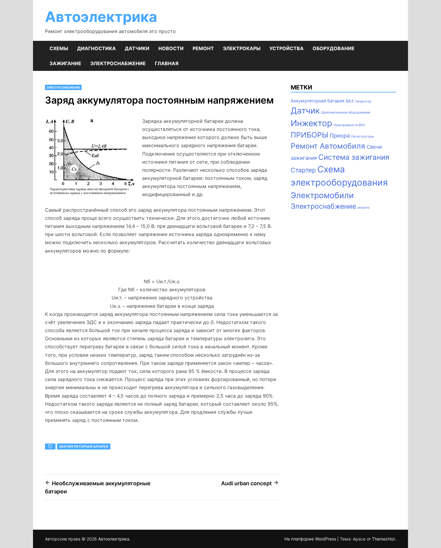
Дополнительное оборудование (345, 112)
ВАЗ (349, 100)
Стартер (303, 170)
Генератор (363, 101)
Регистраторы (362, 136)
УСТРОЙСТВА (286, 48)
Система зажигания (353, 157)
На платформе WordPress (310, 538)
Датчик (305, 110)
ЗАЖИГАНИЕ (65, 63)
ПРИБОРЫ (309, 134)
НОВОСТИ (171, 48)
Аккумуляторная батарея (83, 446)
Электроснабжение (323, 206)
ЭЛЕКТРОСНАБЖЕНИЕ (118, 63)
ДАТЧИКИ (137, 48)
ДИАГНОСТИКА (96, 48)
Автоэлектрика (101, 17)
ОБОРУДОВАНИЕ (334, 48)
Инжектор (311, 123)
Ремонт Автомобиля (328, 145)
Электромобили (322, 195)
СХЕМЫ (59, 48)
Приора (340, 135)
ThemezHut (383, 538)
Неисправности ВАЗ (349, 125)
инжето (363, 208)
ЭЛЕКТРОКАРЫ (241, 48)
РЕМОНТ (203, 48)
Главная (166, 63)
